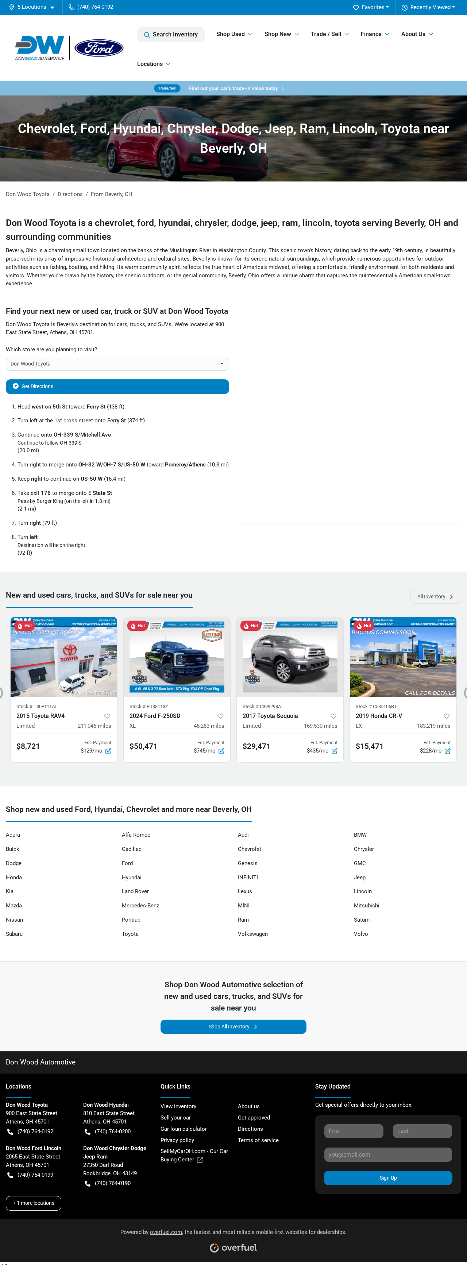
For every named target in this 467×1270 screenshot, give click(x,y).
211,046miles (94, 726)
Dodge (14, 863)
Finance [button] (371, 34)
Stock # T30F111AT (36, 706)
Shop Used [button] (230, 34)
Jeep (360, 877)
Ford (127, 863)
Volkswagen (253, 934)
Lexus (245, 891)
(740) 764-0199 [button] (35, 1175)
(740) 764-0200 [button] (113, 1131)
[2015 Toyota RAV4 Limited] (64, 657)
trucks (137, 324)
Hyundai (132, 877)
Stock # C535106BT (376, 706)
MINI (244, 905)
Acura (13, 835)
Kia (9, 891)
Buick (12, 849)
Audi (243, 835)
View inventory (178, 1106)
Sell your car (176, 1117)
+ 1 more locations (33, 1203)
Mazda (14, 905)
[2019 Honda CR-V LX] (403, 657)
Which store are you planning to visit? (51, 349)
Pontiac (131, 920)
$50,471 (144, 746)
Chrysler (364, 849)
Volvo (361, 934)
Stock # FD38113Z (149, 706)
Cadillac (132, 849)
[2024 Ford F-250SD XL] (177, 657)
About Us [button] (413, 34)
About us (249, 1106)
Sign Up (388, 1178)
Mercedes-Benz (140, 905)
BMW (360, 835)
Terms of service (258, 1140)
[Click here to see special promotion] (233, 88)
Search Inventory (175, 34)
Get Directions (37, 386)
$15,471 (370, 746)
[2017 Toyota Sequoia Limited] (290, 657)
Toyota (130, 934)
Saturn (362, 920)
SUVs (164, 324)
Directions (250, 1129)
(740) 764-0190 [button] (113, 1183)
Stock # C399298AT (263, 706)
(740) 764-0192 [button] (95, 7)
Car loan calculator (184, 1129)
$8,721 (28, 746)
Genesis (248, 863)
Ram (243, 920)
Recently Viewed (430, 7)
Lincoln (363, 891)
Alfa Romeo (136, 835)
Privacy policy (177, 1140)
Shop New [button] (278, 34)
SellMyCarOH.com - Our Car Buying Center (194, 1155)
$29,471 (257, 746)
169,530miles (320, 726)
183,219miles (434, 726)
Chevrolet (249, 849)
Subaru (14, 934)
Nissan (14, 920)
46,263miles (209, 726)
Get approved (254, 1117)
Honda (14, 877)
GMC (360, 863)
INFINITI (248, 877)
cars (122, 324)
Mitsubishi (366, 905)
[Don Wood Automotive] (71, 48)
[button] (34, 7)
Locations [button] (150, 63)
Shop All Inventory (229, 1026)
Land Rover (135, 891)
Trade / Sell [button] (326, 34)
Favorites (373, 7)
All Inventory (431, 596)
